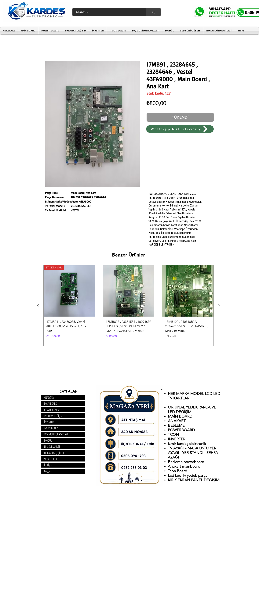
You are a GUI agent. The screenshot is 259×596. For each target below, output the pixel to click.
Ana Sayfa (51, 47)
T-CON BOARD (51, 429)
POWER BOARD (51, 410)
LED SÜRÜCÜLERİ (52, 447)
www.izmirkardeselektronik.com (99, 135)
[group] (128, 306)
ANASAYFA (49, 398)
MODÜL (48, 441)
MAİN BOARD (50, 404)
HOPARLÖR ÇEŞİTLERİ (54, 453)
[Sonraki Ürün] (219, 306)
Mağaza (48, 472)
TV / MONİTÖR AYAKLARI (56, 435)
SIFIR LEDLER (50, 460)
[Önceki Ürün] (38, 306)
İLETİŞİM (48, 466)
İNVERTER (49, 423)
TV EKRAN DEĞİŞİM (53, 417)
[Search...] (153, 12)
